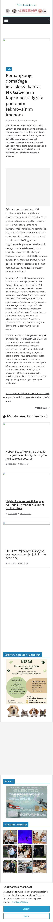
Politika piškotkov (20, 902)
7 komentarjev (25, 514)
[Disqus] (26, 605)
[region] (26, 902)
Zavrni (26, 916)
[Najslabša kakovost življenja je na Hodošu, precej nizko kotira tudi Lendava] (26, 474)
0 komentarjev (31, 120)
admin (22, 120)
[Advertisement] (28, 187)
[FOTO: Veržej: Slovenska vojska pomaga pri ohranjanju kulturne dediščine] (26, 523)
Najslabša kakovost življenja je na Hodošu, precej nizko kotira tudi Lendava (25, 504)
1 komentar (24, 464)
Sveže (9, 69)
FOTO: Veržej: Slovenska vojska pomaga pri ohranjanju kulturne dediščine (26, 554)
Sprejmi (26, 909)
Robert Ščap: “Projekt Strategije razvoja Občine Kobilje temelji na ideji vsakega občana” (26, 455)
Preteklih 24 (41, 407)
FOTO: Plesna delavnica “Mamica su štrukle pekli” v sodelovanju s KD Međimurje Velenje (27, 397)
